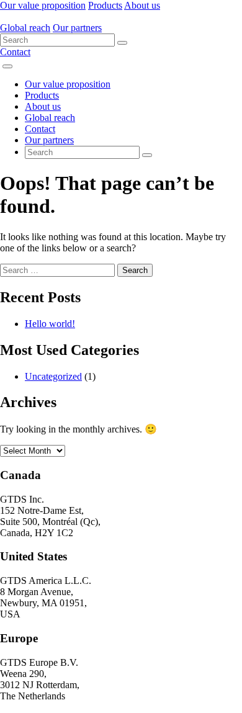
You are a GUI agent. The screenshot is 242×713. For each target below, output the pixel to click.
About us (142, 5)
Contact (15, 52)
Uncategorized (53, 376)
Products (105, 5)
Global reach (25, 27)
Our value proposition (43, 5)
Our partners (77, 27)
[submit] (122, 43)
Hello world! (50, 323)
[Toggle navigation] (7, 66)
